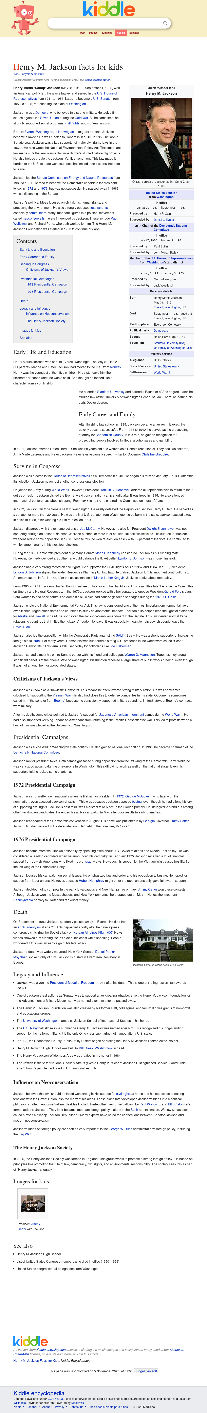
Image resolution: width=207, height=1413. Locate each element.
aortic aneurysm (29, 927)
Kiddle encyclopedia (51, 1349)
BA (182, 343)
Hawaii (40, 616)
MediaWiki (77, 1403)
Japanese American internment (121, 714)
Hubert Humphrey (91, 880)
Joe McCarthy (90, 528)
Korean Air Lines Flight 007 (93, 932)
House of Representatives (71, 475)
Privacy (59, 1407)
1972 (29, 188)
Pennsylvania (23, 900)
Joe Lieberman (120, 646)
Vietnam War (62, 695)
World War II (162, 372)
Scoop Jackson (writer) (97, 80)
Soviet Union (49, 117)
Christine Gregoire (155, 454)
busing (137, 801)
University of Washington (170, 347)
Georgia (149, 820)
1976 (44, 188)
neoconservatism (35, 218)
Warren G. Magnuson (140, 654)
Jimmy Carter (179, 820)
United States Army (166, 366)
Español (134, 32)
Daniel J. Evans (164, 219)
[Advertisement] (103, 48)
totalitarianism (100, 207)
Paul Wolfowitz (150, 1104)
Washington (165, 197)
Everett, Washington (167, 307)
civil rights (72, 123)
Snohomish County (109, 434)
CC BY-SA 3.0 (56, 1399)
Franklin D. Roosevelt (114, 489)
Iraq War (24, 1134)
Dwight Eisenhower (161, 528)
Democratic (161, 330)
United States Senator (161, 193)
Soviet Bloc (21, 626)
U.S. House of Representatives (172, 258)
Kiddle (17, 1407)
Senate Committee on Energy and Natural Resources (75, 177)
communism (37, 212)
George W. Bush (120, 1128)
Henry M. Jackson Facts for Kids (36, 1360)
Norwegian (66, 131)
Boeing (59, 700)
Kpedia (121, 32)
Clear (156, 23)
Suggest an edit (145, 1371)
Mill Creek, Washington (95, 1048)
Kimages (107, 32)
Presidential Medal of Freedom (72, 982)
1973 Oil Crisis (165, 597)
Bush (134, 1109)
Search (165, 23)
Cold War (81, 117)
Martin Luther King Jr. (109, 577)
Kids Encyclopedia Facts (29, 74)
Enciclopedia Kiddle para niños (108, 1407)
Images (93, 32)
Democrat (42, 112)
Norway (115, 367)
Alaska (23, 616)
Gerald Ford (173, 591)
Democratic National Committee (36, 752)
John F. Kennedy (108, 553)
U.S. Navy (30, 1028)
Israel (37, 640)
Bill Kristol (175, 1104)
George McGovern (138, 796)
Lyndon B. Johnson (132, 558)
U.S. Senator (102, 98)
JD (189, 347)
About (46, 1407)
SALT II (121, 635)
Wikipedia (20, 1403)
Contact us (76, 1407)
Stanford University (166, 343)
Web (82, 32)
